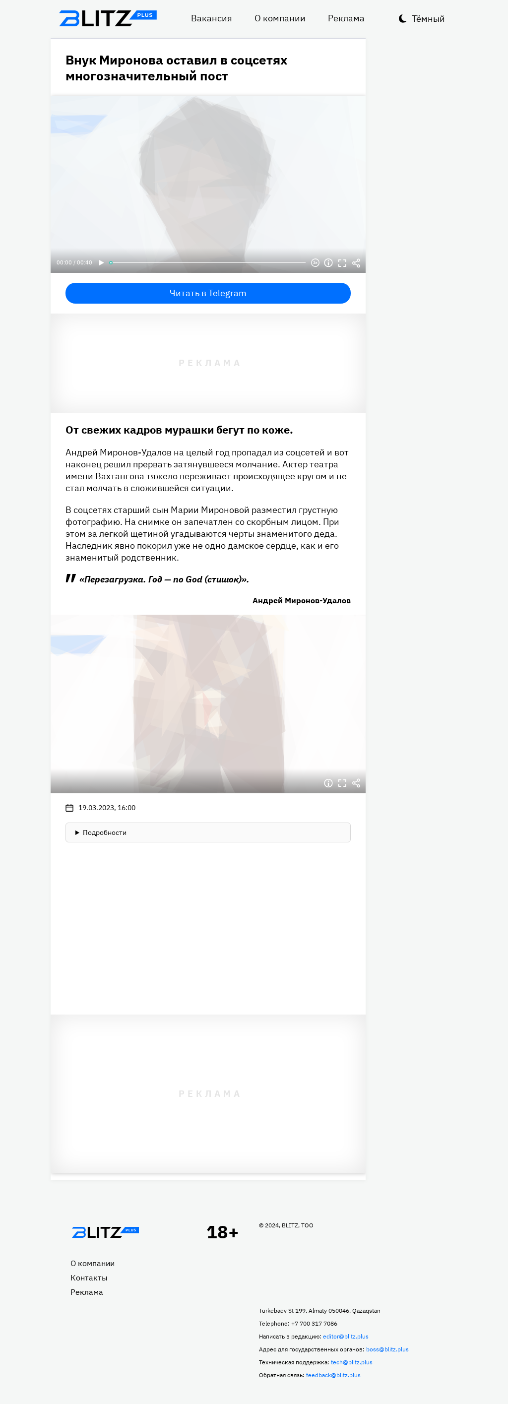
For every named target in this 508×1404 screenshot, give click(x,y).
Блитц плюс (107, 18)
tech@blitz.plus (352, 1362)
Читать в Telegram (208, 293)
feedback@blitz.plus (333, 1375)
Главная (105, 1232)
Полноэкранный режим (342, 263)
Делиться (356, 263)
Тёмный (428, 18)
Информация (328, 263)
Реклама (346, 18)
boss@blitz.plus (387, 1349)
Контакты (89, 1277)
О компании (280, 18)
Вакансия (211, 18)
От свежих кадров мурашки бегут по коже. (179, 429)
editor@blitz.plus (346, 1336)
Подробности (105, 832)
